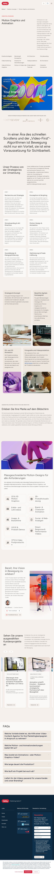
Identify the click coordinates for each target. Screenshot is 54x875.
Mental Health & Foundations (38, 677)
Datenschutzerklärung (41, 853)
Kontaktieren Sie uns (13, 614)
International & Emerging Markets (13, 678)
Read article (10, 704)
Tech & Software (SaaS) (36, 680)
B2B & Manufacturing (12, 674)
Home (3, 9)
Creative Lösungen (12, 9)
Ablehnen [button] (36, 871)
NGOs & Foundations (36, 674)
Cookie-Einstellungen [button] (19, 871)
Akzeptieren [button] (28, 872)
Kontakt (4, 823)
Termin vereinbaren (13, 610)
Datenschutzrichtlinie (16, 864)
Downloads (5, 820)
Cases (3, 816)
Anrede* (37, 827)
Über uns (4, 827)
